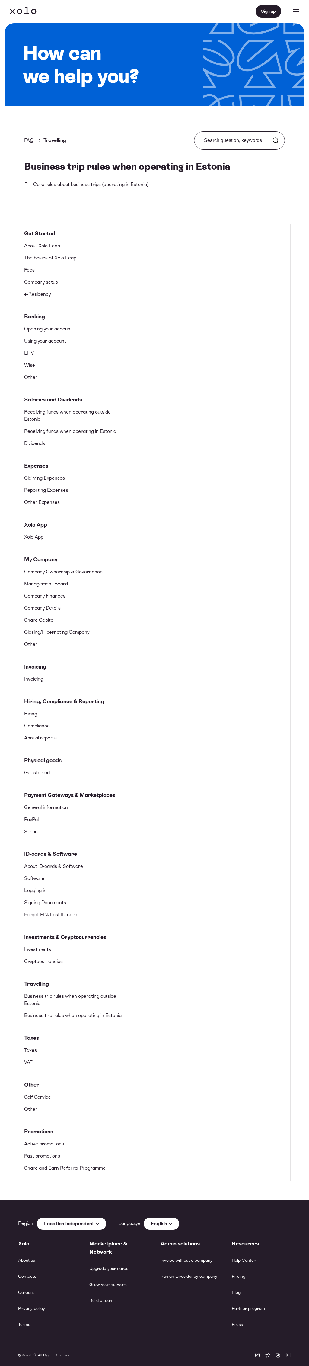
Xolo (23, 11)
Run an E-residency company (189, 1276)
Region (25, 1223)
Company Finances (44, 596)
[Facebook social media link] (278, 1355)
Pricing (238, 1276)
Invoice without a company (186, 1260)
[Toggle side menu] (290, 11)
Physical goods (43, 760)
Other (30, 377)
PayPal (31, 819)
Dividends (34, 443)
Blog (236, 1292)
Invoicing (35, 666)
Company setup (41, 282)
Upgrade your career (109, 1268)
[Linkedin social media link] (288, 1355)
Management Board (46, 584)
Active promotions (44, 1144)
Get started (37, 772)
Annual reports (40, 738)
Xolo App (35, 524)
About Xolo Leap (42, 246)
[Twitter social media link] (267, 1355)
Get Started (39, 233)
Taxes (31, 1038)
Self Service (37, 1097)
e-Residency (37, 294)
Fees (29, 270)
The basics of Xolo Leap (50, 258)
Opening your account (48, 329)
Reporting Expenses (46, 490)
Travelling (36, 984)
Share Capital (39, 620)
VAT (28, 1062)
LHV (29, 353)
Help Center (244, 1260)
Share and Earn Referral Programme (65, 1168)
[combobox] (71, 1224)
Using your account (45, 341)
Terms (24, 1324)
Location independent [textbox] (69, 1223)
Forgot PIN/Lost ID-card (50, 914)
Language (129, 1223)
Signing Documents (45, 902)
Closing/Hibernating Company (56, 632)
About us (26, 1260)
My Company (40, 559)
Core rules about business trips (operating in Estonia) (90, 184)
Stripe (31, 831)
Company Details (42, 608)
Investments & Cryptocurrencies (65, 937)
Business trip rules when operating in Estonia (73, 1015)
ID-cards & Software (50, 854)
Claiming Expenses (44, 478)
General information (46, 807)
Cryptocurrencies (43, 961)
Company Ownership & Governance (63, 572)
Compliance (37, 726)
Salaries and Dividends (53, 399)
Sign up (268, 11)
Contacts (27, 1276)
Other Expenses (42, 502)
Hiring (30, 714)
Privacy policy (31, 1308)
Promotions (38, 1131)
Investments (37, 949)
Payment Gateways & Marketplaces (69, 795)
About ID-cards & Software (53, 866)
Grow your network (108, 1284)
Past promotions (42, 1156)
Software (34, 878)
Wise (29, 365)
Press (237, 1324)
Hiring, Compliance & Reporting (64, 701)
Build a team (101, 1300)
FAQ (29, 140)
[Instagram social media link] (257, 1355)
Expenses (36, 465)
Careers (26, 1292)
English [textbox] (159, 1223)
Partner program (248, 1308)
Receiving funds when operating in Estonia (70, 431)
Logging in (35, 890)
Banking (34, 316)
